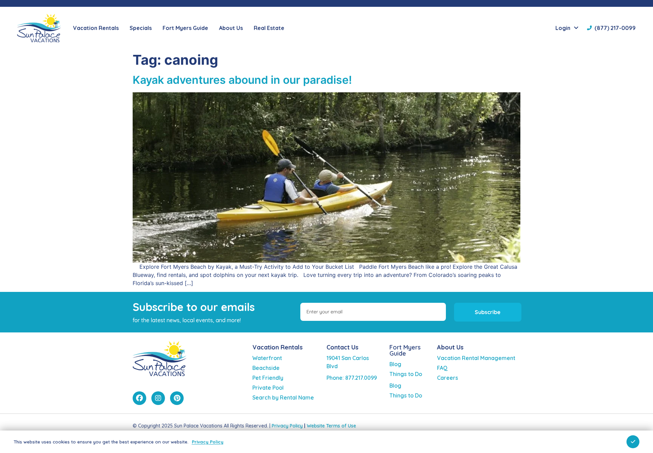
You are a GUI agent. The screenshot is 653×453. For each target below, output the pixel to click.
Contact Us (342, 347)
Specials (141, 28)
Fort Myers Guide (405, 350)
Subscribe (487, 312)
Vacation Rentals (277, 347)
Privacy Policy (287, 426)
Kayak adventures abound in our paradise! (242, 80)
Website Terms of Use (331, 426)
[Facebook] (139, 398)
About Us (450, 347)
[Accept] (632, 441)
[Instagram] (158, 398)
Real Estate (269, 28)
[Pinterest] (177, 398)
